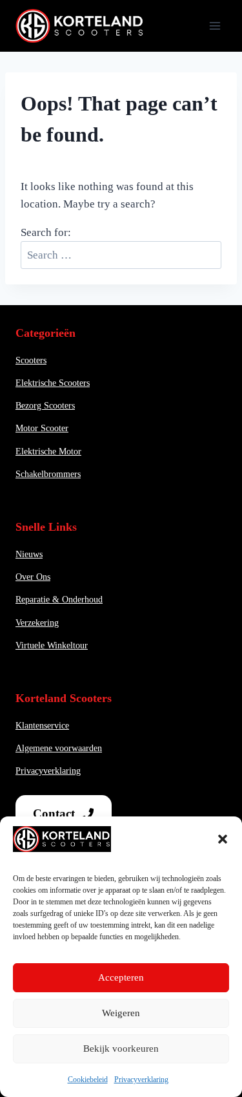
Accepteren (121, 977)
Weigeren (121, 1013)
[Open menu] (215, 26)
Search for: (46, 232)
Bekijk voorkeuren (121, 1048)
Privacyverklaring (141, 1079)
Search (209, 246)
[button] (222, 839)
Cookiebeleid (88, 1079)
